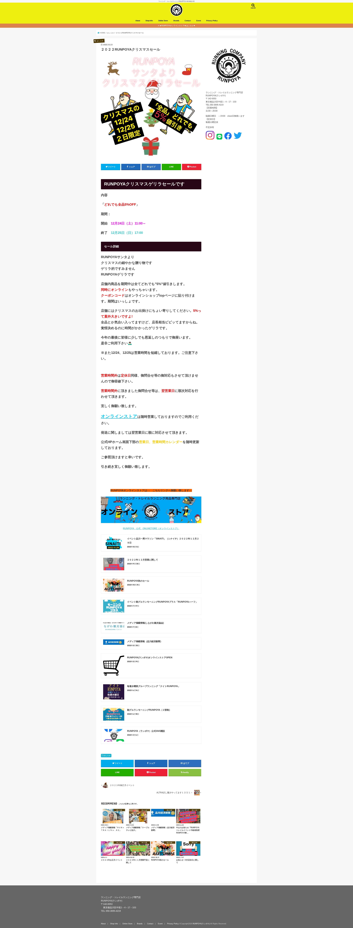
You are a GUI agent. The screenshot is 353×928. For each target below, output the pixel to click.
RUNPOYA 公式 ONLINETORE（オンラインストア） (151, 528)
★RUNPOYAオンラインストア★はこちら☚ (177, 26)
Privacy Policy (212, 21)
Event (198, 21)
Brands (176, 21)
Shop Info (149, 21)
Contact (188, 21)
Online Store (163, 21)
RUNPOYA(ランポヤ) (201, 924)
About (137, 21)
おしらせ (107, 755)
